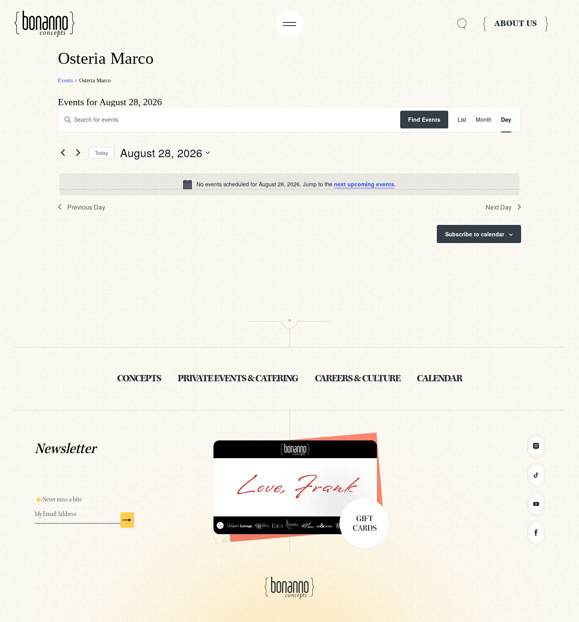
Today (101, 152)
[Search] (461, 24)
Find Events (424, 119)
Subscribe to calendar (474, 234)
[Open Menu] (289, 23)
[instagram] (536, 446)
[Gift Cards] (290, 487)
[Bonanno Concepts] (45, 24)
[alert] (289, 184)
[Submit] (127, 519)
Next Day (499, 207)
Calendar (439, 379)
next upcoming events (364, 184)
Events (65, 81)
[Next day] (78, 153)
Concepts (139, 379)
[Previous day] (62, 153)
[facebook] (536, 533)
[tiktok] (536, 475)
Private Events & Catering (238, 379)
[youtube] (536, 504)
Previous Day (86, 207)
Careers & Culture (357, 379)
